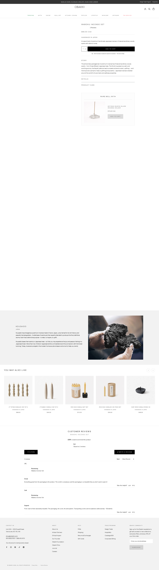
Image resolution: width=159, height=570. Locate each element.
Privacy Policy (34, 565)
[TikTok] (19, 547)
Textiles (84, 15)
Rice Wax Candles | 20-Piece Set (110, 407)
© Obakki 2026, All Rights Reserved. (18, 565)
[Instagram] (11, 547)
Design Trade (109, 529)
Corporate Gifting (110, 539)
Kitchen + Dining (71, 15)
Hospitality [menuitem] (155, 2)
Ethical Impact (56, 536)
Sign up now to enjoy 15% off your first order (79, 2)
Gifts (40, 15)
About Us (55, 529)
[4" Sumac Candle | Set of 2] (49, 390)
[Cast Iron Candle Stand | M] (141, 390)
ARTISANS (116, 15)
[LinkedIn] (23, 547)
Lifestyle (94, 15)
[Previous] (148, 370)
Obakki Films (56, 545)
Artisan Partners (57, 532)
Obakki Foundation (58, 542)
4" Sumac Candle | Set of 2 (49, 407)
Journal (54, 548)
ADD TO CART (115, 116)
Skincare (105, 15)
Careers (54, 551)
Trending (30, 15)
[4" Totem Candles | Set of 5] (18, 390)
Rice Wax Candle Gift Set (79, 407)
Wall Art (58, 15)
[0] (153, 9)
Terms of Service (44, 565)
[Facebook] (6, 547)
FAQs (79, 529)
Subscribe (136, 547)
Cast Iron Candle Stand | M (140, 407)
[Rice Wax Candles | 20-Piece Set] (110, 390)
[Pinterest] (15, 547)
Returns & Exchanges (84, 536)
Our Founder (56, 539)
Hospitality (108, 532)
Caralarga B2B (109, 536)
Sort (118, 459)
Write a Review (125, 452)
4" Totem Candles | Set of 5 (18, 407)
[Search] (149, 9)
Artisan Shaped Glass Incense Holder (117, 107)
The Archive (127, 15)
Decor (48, 15)
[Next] (153, 370)
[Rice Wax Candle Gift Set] (79, 390)
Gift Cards (81, 539)
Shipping (80, 532)
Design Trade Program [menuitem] (145, 2)
